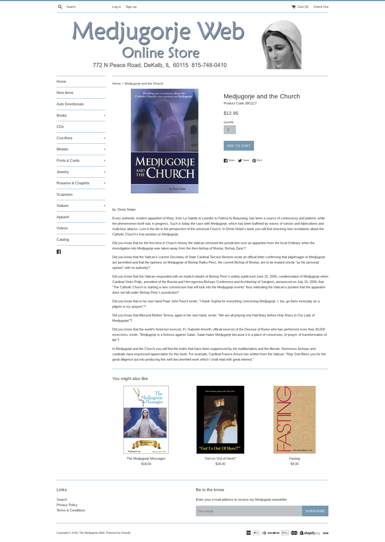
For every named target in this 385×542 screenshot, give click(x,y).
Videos (62, 228)
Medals (81, 149)
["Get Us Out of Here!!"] (220, 419)
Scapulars (65, 194)
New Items (65, 93)
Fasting (294, 458)
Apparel (63, 217)
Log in (116, 6)
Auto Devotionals (70, 104)
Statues (81, 206)
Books (81, 115)
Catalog (63, 239)
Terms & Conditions (71, 510)
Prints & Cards (81, 160)
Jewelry (81, 172)
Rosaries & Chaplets (81, 183)
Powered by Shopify (118, 532)
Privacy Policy (67, 505)
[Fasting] (294, 419)
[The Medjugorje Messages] (146, 419)
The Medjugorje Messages (146, 458)
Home (61, 81)
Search (62, 499)
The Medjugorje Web (92, 532)
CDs (60, 127)
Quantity (229, 122)
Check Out (320, 6)
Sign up (131, 6)
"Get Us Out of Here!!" (220, 458)
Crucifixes (81, 138)
